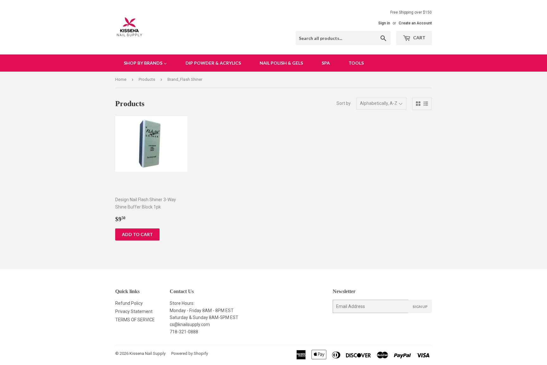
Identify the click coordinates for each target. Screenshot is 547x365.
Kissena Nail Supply (147, 353)
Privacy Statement (134, 311)
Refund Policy (129, 303)
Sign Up (420, 306)
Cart (418, 37)
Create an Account (415, 23)
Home (120, 79)
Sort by (343, 103)
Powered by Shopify (189, 353)
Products (147, 79)
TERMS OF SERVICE (135, 319)
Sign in (384, 23)
